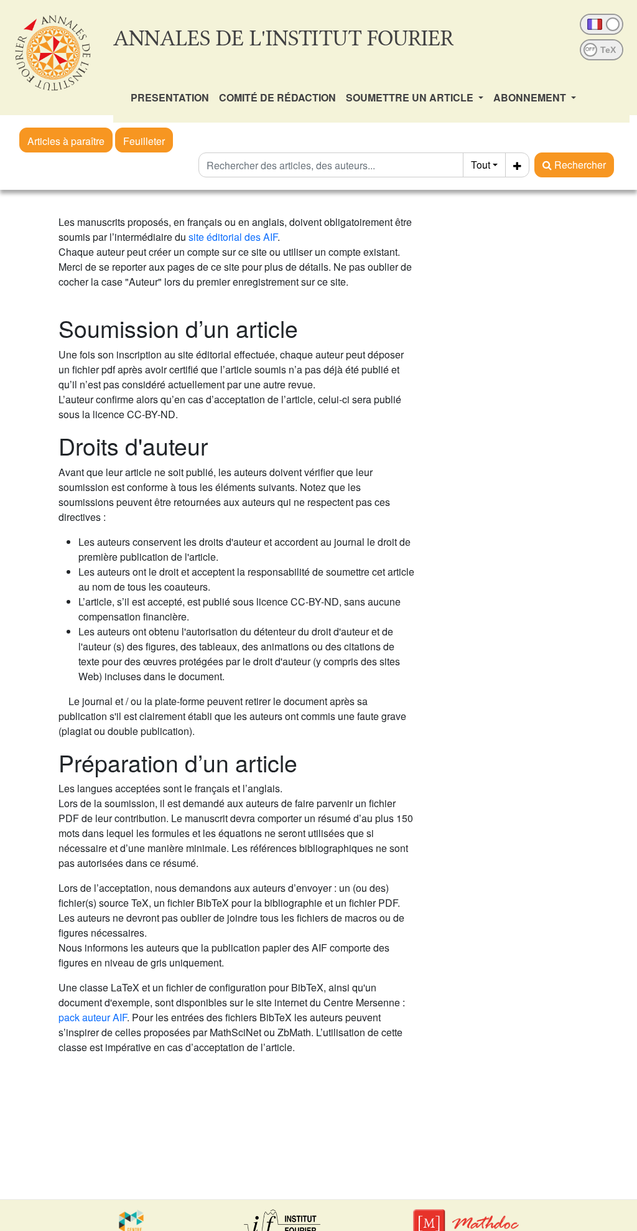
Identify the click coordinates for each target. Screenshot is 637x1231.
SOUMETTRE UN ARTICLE (411, 97)
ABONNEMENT (531, 97)
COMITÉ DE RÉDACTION (277, 97)
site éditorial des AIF (232, 237)
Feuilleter (144, 141)
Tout (480, 164)
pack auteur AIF (92, 1017)
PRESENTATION (170, 97)
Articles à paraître (66, 141)
